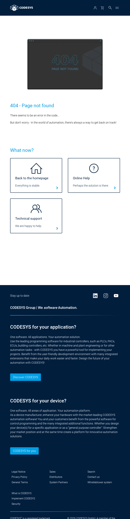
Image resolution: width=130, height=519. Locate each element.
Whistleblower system (100, 482)
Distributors (55, 476)
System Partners (58, 482)
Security (16, 503)
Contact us (94, 476)
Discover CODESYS (25, 377)
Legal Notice (18, 471)
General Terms (20, 482)
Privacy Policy (19, 476)
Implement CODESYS (23, 498)
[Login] (95, 8)
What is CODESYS (21, 493)
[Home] (21, 8)
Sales (52, 471)
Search (91, 471)
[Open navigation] (117, 8)
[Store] (102, 8)
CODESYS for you (24, 451)
